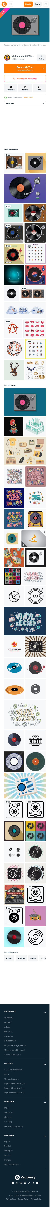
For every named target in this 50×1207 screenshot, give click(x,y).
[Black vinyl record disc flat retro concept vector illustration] (14, 957)
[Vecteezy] (4, 4)
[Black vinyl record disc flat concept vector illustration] (14, 825)
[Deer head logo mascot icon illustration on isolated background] (14, 513)
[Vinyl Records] (13, 272)
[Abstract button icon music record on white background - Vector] (34, 765)
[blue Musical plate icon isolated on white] (14, 978)
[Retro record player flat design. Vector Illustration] (13, 233)
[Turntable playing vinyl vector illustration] (14, 292)
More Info (10, 102)
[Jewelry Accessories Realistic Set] (14, 534)
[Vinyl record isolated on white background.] (14, 1093)
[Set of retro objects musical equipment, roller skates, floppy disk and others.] (24, 634)
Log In (37, 4)
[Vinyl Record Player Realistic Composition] (24, 208)
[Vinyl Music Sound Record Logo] (14, 936)
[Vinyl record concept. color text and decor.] (16, 844)
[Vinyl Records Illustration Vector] (14, 183)
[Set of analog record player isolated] (17, 395)
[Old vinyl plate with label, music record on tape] (14, 1157)
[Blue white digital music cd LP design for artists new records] (14, 1136)
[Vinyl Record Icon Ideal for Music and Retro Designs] (14, 864)
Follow (41, 59)
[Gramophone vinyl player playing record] (15, 252)
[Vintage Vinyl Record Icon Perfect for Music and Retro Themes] (14, 885)
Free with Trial (25, 68)
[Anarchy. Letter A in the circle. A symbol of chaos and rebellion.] (13, 431)
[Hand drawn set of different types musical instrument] (14, 470)
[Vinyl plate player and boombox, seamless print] (14, 805)
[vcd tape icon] (14, 1042)
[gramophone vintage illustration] (13, 590)
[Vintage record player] (14, 161)
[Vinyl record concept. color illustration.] (14, 660)
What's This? (28, 98)
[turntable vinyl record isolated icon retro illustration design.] (14, 767)
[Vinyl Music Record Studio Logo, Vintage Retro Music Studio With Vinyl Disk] (14, 1115)
